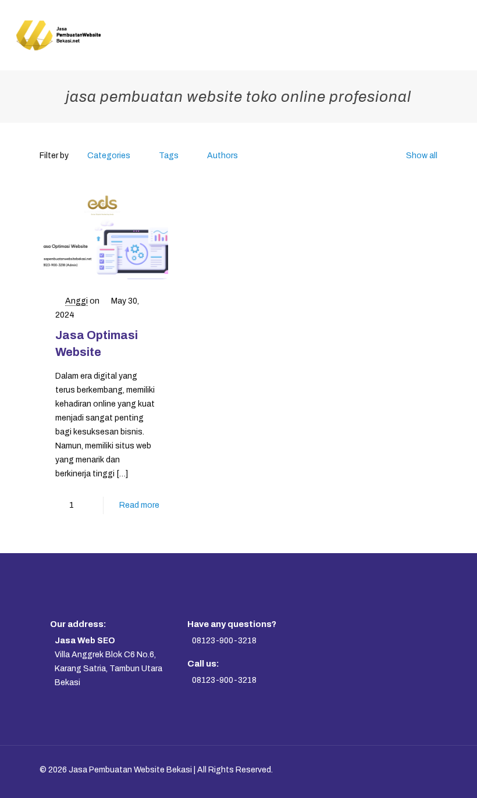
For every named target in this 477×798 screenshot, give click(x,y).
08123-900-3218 (224, 640)
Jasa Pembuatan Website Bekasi (130, 769)
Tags (169, 155)
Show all (421, 155)
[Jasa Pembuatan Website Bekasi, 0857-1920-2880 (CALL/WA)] (58, 35)
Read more (139, 505)
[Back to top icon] (416, 770)
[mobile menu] (458, 35)
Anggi (76, 301)
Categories (108, 155)
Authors (222, 155)
